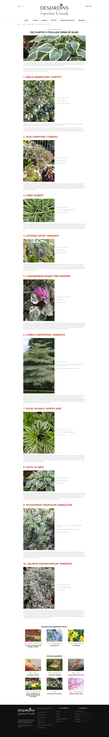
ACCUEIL (26, 20)
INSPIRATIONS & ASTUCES (67, 20)
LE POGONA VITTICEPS (33, 675)
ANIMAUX (44, 20)
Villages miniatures (41, 722)
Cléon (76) (77, 716)
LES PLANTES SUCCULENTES (54, 693)
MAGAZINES (81, 20)
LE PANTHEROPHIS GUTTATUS (76, 675)
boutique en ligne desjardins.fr (42, 709)
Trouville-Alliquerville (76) (79, 711)
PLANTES (35, 20)
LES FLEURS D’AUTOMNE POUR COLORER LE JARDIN (33, 646)
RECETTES (53, 20)
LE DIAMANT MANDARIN (54, 675)
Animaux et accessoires (42, 714)
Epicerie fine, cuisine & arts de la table (44, 725)
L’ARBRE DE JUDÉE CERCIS (76, 693)
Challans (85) (77, 719)
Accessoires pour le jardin (42, 712)
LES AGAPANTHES (54, 645)
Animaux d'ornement (56, 672)
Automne (25, 643)
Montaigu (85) (77, 721)
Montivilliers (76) (78, 713)
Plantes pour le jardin (57, 29)
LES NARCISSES (76, 645)
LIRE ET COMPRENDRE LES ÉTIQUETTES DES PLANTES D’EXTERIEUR (33, 695)
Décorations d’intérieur (42, 727)
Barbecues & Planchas (42, 717)
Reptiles (35, 672)
